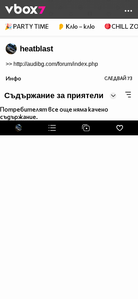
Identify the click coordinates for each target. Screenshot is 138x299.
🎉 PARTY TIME (26, 26)
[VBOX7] (25, 9)
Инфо (13, 78)
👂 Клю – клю (76, 26)
